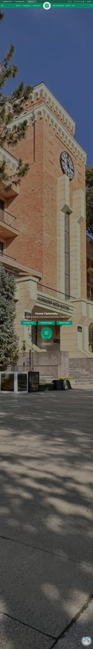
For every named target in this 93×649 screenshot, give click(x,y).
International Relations (58, 5)
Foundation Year (29, 323)
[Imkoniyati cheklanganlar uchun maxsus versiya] (69, 1)
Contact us (68, 5)
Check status (46, 344)
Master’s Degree (64, 323)
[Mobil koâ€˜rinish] (71, 1)
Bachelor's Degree (46, 323)
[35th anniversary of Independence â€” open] (86, 641)
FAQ (73, 5)
